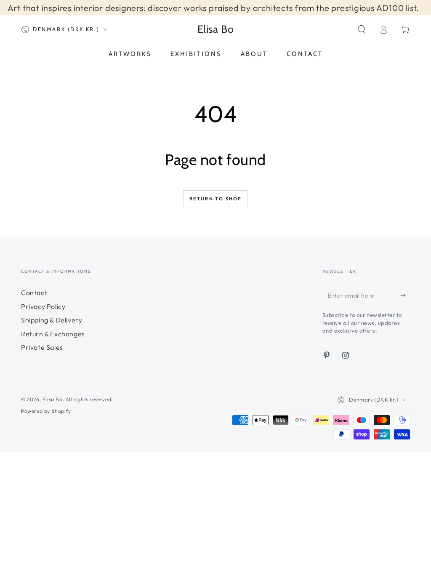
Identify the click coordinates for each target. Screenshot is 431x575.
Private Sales (42, 347)
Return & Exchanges (53, 334)
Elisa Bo (53, 399)
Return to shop (215, 199)
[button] (361, 29)
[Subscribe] (405, 295)
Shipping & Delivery (51, 320)
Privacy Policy (43, 306)
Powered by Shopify (46, 411)
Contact (34, 292)
